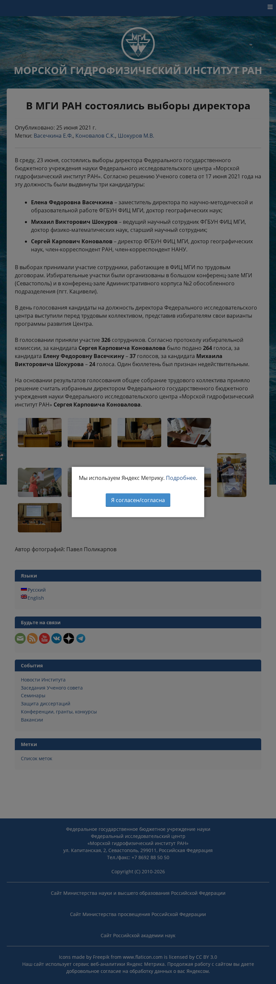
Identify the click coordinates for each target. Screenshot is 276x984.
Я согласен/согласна (138, 500)
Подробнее (181, 478)
